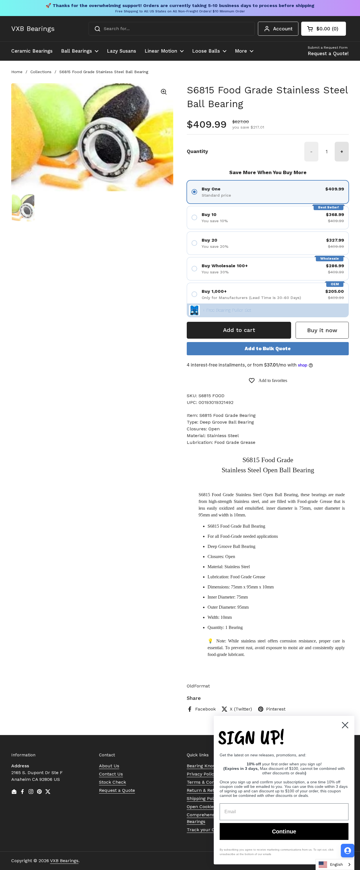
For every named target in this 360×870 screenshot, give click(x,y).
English (336, 864)
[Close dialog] (345, 725)
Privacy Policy (201, 774)
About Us (109, 765)
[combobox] (172, 28)
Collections (40, 71)
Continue (284, 831)
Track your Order (205, 829)
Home (16, 71)
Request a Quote (117, 790)
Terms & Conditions (208, 782)
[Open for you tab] (347, 850)
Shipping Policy (203, 798)
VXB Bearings (33, 28)
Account (282, 29)
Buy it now (322, 330)
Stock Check (112, 782)
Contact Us (111, 774)
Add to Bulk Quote (268, 348)
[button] (323, 29)
